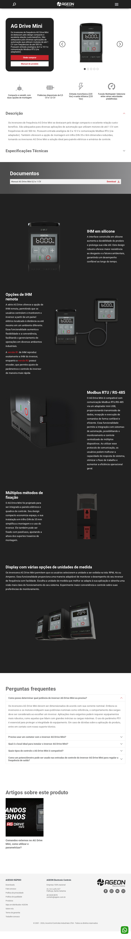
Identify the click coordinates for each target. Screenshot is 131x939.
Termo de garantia (13, 913)
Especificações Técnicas (27, 151)
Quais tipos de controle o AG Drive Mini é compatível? (35, 750)
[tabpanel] (91, 42)
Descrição (14, 113)
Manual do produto (29, 64)
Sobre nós (10, 909)
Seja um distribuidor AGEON (17, 905)
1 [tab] (85, 69)
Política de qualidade (14, 897)
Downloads (10, 885)
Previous (62, 44)
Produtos (9, 901)
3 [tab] (91, 69)
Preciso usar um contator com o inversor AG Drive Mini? (37, 737)
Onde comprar (29, 57)
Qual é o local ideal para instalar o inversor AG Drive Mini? (38, 743)
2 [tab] (88, 69)
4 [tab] (94, 69)
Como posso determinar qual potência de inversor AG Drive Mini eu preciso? (47, 698)
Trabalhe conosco (13, 917)
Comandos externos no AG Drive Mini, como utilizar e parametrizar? (24, 844)
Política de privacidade (14, 893)
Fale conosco (11, 889)
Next (120, 44)
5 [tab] (98, 69)
